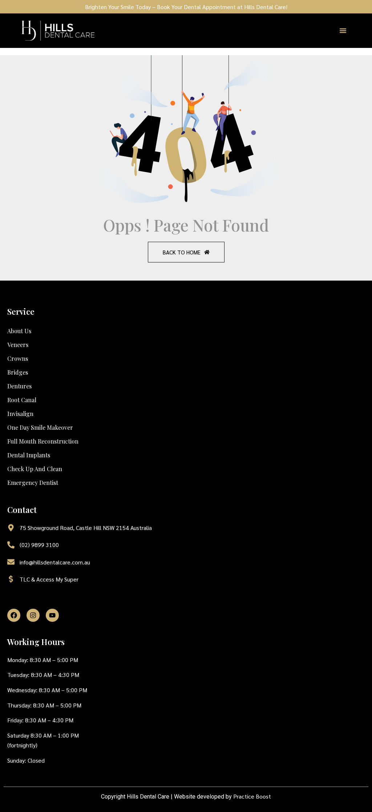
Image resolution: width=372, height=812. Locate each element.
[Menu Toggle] (343, 30)
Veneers (17, 344)
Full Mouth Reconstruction (42, 441)
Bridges (17, 372)
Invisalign (20, 413)
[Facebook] (13, 615)
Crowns (17, 358)
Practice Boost (252, 796)
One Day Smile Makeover (40, 427)
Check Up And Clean (34, 469)
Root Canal (21, 400)
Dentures (19, 386)
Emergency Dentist (32, 482)
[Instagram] (33, 615)
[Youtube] (52, 615)
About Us (19, 331)
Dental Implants (28, 455)
